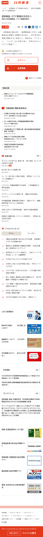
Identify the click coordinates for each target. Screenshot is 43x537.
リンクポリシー (29, 515)
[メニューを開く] (39, 2)
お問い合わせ (13, 533)
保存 (6, 27)
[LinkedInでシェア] (33, 27)
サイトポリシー (6, 515)
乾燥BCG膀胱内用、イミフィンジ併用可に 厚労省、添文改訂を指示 (21, 217)
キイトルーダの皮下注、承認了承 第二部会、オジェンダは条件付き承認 (21, 162)
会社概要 (4, 522)
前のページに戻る (35, 78)
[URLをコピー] (22, 27)
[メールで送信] (19, 27)
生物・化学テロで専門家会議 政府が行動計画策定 (20, 209)
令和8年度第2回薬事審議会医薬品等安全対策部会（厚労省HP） (21, 384)
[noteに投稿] (40, 27)
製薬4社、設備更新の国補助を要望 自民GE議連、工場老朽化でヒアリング (23, 247)
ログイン (21, 60)
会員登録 (5, 2)
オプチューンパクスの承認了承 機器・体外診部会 (20, 194)
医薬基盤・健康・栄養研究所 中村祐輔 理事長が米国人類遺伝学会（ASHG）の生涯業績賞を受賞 (21, 400)
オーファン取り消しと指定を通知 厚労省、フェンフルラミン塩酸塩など (21, 178)
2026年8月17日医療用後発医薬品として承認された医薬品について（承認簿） (21, 377)
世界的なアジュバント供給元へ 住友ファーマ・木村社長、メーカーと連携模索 (23, 254)
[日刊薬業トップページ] (21, 2)
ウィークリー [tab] (31, 233)
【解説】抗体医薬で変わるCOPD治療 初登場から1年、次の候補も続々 (23, 240)
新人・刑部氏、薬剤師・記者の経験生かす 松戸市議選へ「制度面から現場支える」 (23, 278)
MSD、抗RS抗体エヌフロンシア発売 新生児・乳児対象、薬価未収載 (23, 292)
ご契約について (28, 519)
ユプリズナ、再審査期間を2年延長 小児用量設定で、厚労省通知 (21, 186)
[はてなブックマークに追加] (36, 27)
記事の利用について (7, 519)
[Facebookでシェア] (26, 27)
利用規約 (4, 512)
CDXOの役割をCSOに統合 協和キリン (21, 297)
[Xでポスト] (29, 27)
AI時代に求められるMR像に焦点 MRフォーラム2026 (23, 265)
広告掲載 (18, 519)
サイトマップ (27, 512)
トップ (4, 8)
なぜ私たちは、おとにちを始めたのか (20, 259)
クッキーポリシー (17, 515)
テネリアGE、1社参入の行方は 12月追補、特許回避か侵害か (23, 272)
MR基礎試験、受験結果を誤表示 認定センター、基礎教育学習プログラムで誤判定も (21, 202)
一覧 (37, 156)
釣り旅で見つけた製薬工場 (12, 170)
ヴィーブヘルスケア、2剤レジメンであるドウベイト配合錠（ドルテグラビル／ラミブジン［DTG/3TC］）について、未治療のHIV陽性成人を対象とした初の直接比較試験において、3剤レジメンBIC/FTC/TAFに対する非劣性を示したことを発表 (21, 410)
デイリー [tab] (11, 233)
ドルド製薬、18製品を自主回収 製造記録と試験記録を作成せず (23, 285)
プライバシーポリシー (15, 512)
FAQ (36, 519)
